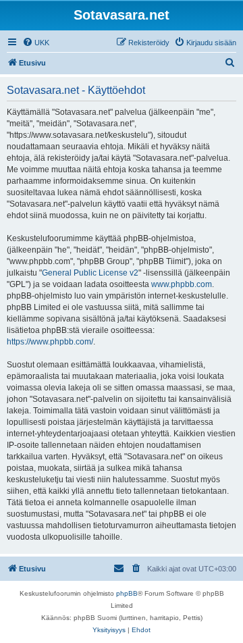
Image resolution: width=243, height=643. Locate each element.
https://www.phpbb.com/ (50, 341)
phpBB (127, 593)
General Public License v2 (90, 273)
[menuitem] (35, 42)
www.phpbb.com (181, 284)
